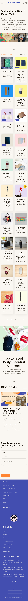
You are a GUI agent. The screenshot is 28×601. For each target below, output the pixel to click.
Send (5, 475)
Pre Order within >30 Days (10, 492)
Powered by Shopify (18, 597)
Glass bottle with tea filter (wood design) (7, 176)
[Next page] (18, 322)
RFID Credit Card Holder (7, 149)
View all (25, 388)
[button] (2, 2)
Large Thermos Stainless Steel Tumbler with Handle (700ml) (20, 255)
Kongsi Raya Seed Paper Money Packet (20, 229)
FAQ (4, 498)
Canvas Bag (7, 124)
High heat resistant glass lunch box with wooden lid (20, 176)
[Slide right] (17, 436)
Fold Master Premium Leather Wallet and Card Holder (21, 74)
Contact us (6, 537)
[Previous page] (3, 319)
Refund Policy (6, 551)
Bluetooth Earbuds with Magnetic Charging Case (21, 282)
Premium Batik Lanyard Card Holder (7, 281)
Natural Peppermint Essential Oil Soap (7, 308)
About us (5, 502)
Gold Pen (7, 99)
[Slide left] (10, 436)
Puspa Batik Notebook (7, 72)
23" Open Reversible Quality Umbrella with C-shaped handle (7, 203)
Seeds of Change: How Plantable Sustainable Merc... (12, 410)
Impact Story (6, 495)
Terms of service (7, 544)
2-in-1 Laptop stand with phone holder (21, 125)
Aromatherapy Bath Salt (20, 200)
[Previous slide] (10, 49)
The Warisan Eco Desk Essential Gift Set (7, 229)
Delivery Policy (7, 548)
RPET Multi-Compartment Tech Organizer (7, 254)
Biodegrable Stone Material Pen (21, 307)
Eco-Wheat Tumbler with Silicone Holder (21, 101)
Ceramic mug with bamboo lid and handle (20, 151)
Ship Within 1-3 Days (8, 485)
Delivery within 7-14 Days (9, 488)
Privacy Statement (8, 541)
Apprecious (11, 597)
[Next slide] (17, 49)
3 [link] (15, 319)
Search (5, 531)
